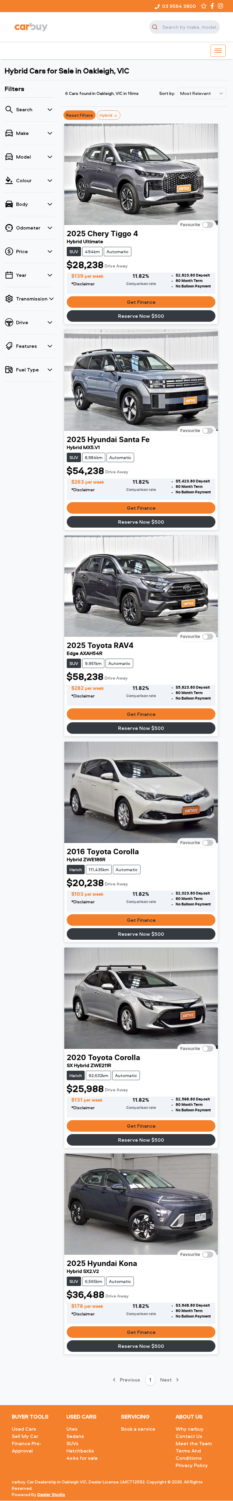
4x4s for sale (82, 1458)
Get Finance (141, 302)
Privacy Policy (192, 1465)
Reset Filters (79, 115)
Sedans (75, 1436)
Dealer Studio (51, 1495)
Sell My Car (25, 1436)
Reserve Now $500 (141, 316)
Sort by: (167, 93)
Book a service (138, 1428)
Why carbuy (190, 1428)
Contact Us (189, 1436)
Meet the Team (194, 1443)
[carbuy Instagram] (222, 6)
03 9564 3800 (179, 6)
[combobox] (184, 27)
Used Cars (24, 1428)
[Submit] (155, 27)
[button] (218, 51)
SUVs (72, 1443)
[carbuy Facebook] (213, 6)
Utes (72, 1428)
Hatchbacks (80, 1450)
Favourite (190, 225)
